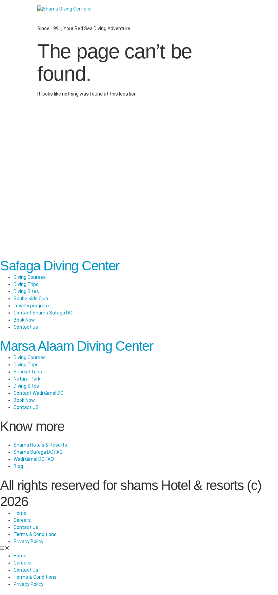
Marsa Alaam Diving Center (76, 345)
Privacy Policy (28, 541)
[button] (139, 548)
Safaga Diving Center (59, 265)
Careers (22, 520)
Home (20, 513)
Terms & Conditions (35, 534)
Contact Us (26, 527)
